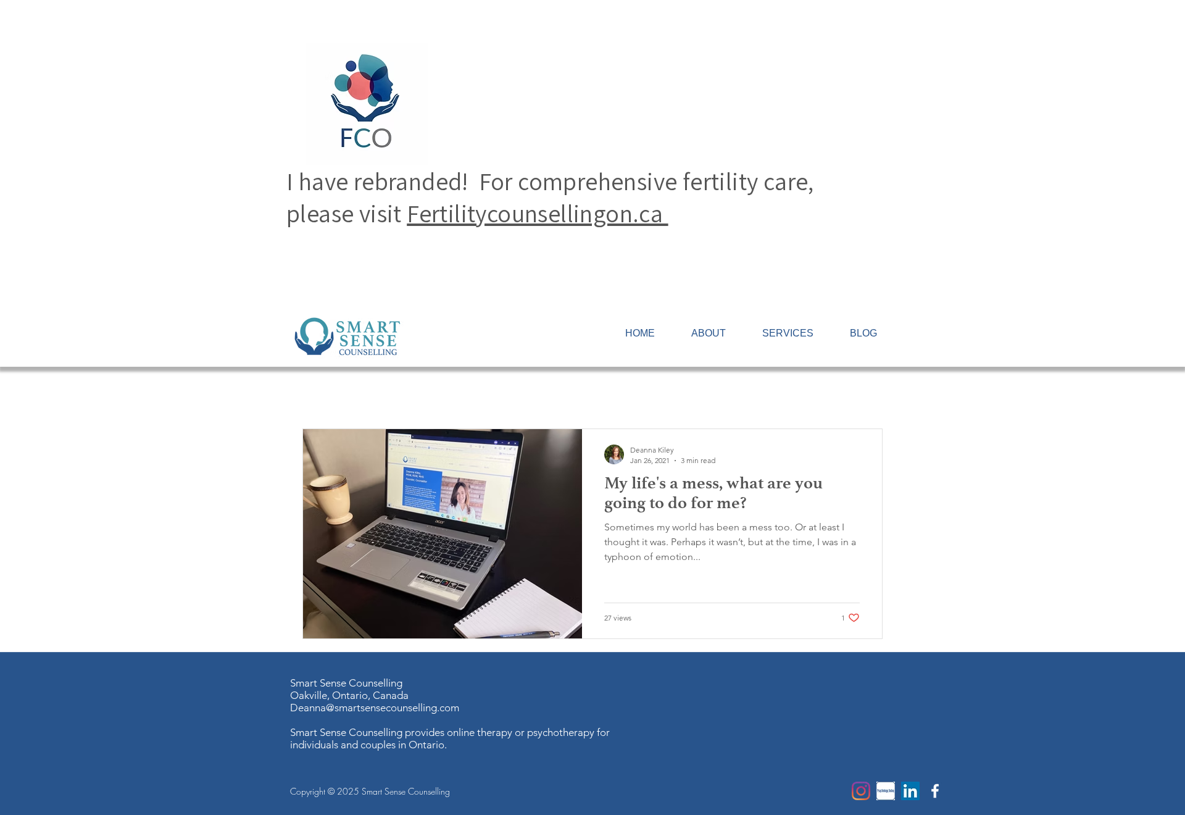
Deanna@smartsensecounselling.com (374, 707)
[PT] (885, 791)
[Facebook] (935, 791)
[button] (787, 333)
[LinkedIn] (910, 791)
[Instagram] (861, 791)
